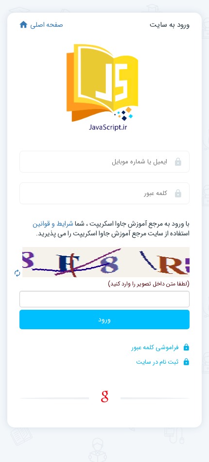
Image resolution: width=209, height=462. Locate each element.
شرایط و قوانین (53, 224)
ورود (104, 319)
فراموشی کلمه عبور (155, 347)
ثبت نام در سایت (158, 362)
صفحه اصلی (46, 25)
